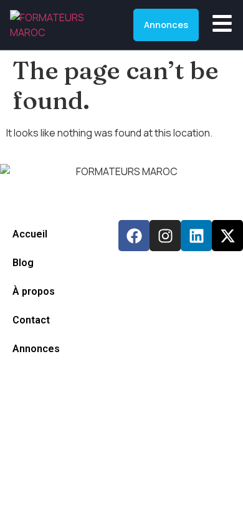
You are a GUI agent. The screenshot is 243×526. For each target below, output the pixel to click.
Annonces (36, 349)
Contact (31, 320)
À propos (33, 291)
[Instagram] (165, 235)
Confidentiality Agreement (60, 386)
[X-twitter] (227, 235)
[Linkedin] (196, 235)
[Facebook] (134, 235)
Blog (23, 263)
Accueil (29, 234)
